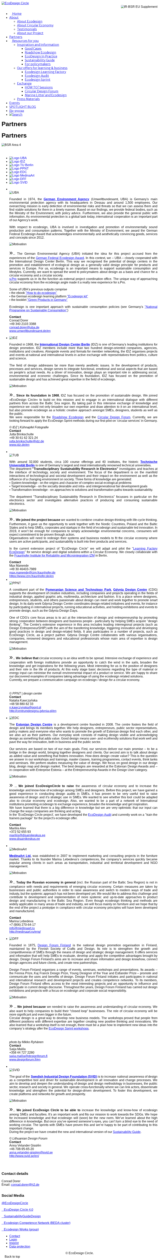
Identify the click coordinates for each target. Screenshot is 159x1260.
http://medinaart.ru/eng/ (25, 931)
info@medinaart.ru (22, 928)
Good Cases (33, 48)
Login (13, 1239)
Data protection (19, 1246)
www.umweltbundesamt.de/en (30, 331)
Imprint (14, 1243)
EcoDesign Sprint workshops (69, 1028)
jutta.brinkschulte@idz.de (26, 441)
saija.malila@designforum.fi (28, 1056)
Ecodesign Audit (37, 76)
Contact (14, 1236)
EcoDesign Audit (99, 814)
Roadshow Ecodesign (40, 52)
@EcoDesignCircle (15, 1203)
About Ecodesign (29, 21)
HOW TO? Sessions (39, 87)
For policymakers (38, 64)
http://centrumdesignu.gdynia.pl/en (32, 711)
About (14, 17)
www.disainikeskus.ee (24, 838)
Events (14, 103)
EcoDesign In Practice (41, 56)
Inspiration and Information (38, 45)
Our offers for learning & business (42, 68)
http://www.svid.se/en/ (24, 1156)
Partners (15, 37)
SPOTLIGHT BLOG (22, 107)
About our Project (30, 33)
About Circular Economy (35, 25)
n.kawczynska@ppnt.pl (25, 707)
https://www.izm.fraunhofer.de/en (31, 576)
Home (17, 14)
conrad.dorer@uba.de (24, 327)
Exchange (24, 83)
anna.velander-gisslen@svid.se (31, 1152)
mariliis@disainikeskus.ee (27, 835)
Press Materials (28, 99)
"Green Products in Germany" (47, 299)
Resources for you (25, 41)
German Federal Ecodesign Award (60, 258)
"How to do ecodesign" (41, 292)
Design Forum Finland (54, 945)
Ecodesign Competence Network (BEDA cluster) (37, 1222)
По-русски (16, 111)
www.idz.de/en (19, 444)
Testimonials (27, 29)
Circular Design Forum (41, 91)
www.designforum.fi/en (25, 1059)
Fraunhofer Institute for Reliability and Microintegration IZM (54, 555)
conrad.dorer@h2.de (25, 1184)
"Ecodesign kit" (77, 296)
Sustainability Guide (40, 60)
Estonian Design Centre (34, 724)
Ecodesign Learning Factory (45, 72)
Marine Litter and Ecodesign (46, 95)
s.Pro (12, 279)
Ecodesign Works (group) (21, 1229)
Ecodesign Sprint (37, 79)
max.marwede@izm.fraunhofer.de (32, 572)
